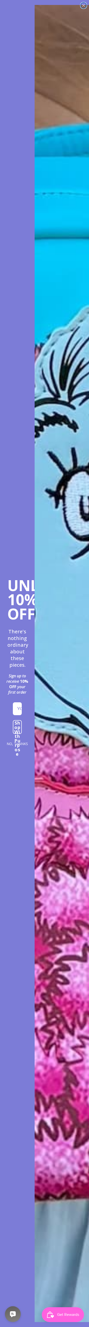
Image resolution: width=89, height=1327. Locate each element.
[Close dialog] (84, 5)
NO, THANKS (17, 743)
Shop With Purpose (17, 727)
